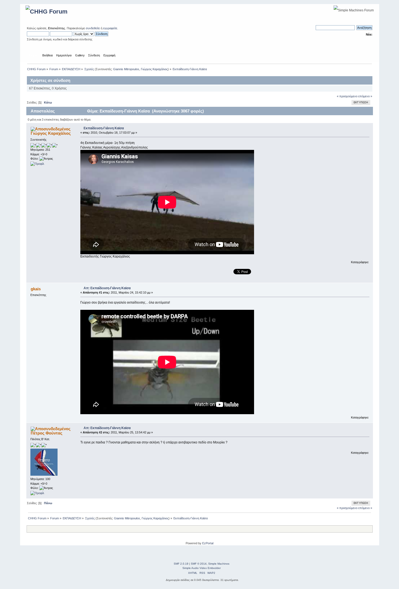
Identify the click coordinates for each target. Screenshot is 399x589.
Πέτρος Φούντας (46, 433)
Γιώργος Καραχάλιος (154, 69)
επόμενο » (365, 96)
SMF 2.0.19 (181, 563)
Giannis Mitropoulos (126, 69)
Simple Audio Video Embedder (201, 568)
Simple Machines (218, 563)
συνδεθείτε (93, 28)
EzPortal (207, 543)
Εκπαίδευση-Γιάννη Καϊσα (104, 128)
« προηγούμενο (347, 96)
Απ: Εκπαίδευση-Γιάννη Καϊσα (107, 288)
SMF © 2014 (199, 563)
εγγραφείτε (110, 28)
